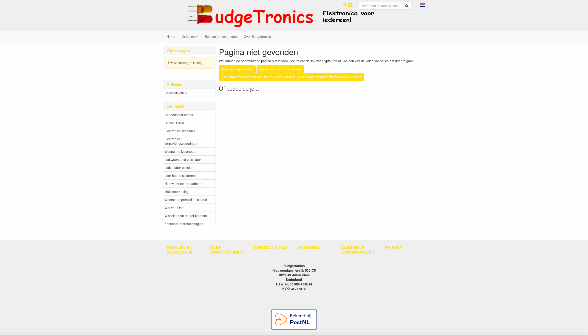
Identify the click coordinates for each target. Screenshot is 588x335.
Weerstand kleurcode (179, 151)
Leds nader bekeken (179, 167)
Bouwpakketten (175, 93)
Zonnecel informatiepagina (183, 223)
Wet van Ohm (174, 207)
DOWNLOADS (174, 122)
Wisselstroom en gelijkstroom (185, 215)
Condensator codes (178, 114)
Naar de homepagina (237, 69)
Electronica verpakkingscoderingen (181, 141)
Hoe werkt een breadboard (184, 183)
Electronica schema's (179, 130)
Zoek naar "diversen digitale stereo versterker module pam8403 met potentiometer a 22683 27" (291, 77)
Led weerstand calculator (182, 159)
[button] (422, 4)
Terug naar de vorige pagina (280, 69)
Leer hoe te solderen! (180, 175)
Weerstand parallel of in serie (185, 199)
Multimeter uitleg (176, 191)
